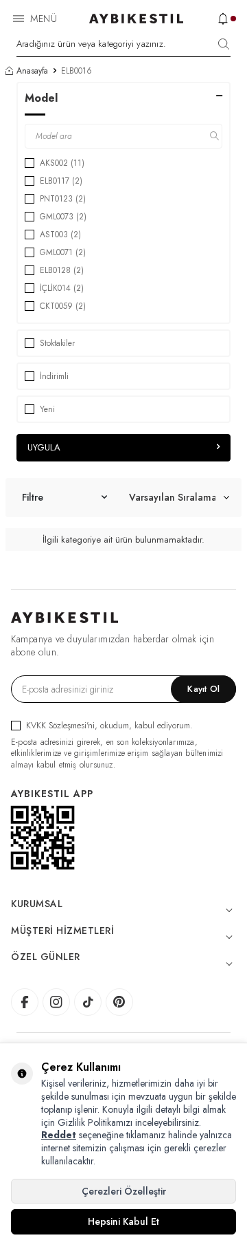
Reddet (58, 1135)
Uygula (43, 447)
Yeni (47, 409)
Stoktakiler (57, 343)
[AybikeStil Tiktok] (88, 1002)
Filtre (32, 497)
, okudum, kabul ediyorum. (109, 725)
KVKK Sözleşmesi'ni (60, 725)
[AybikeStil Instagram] (56, 1002)
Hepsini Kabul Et (123, 1221)
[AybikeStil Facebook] (24, 1002)
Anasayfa (32, 70)
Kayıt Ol (203, 688)
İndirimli (54, 376)
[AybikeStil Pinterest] (119, 1002)
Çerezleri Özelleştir (124, 1191)
